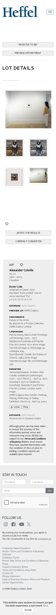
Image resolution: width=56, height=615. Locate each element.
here (45, 606)
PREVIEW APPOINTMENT (28, 53)
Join (50, 490)
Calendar (6, 554)
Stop (25, 407)
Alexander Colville (21, 270)
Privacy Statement (11, 576)
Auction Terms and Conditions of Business (23, 551)
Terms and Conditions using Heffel (19, 569)
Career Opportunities (12, 582)
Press (5, 563)
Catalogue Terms (10, 557)
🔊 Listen (15, 407)
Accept (28, 610)
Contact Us (7, 573)
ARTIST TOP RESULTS (28, 233)
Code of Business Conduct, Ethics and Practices (26, 579)
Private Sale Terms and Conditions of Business (25, 560)
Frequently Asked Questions (16, 548)
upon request (28, 306)
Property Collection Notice (15, 566)
